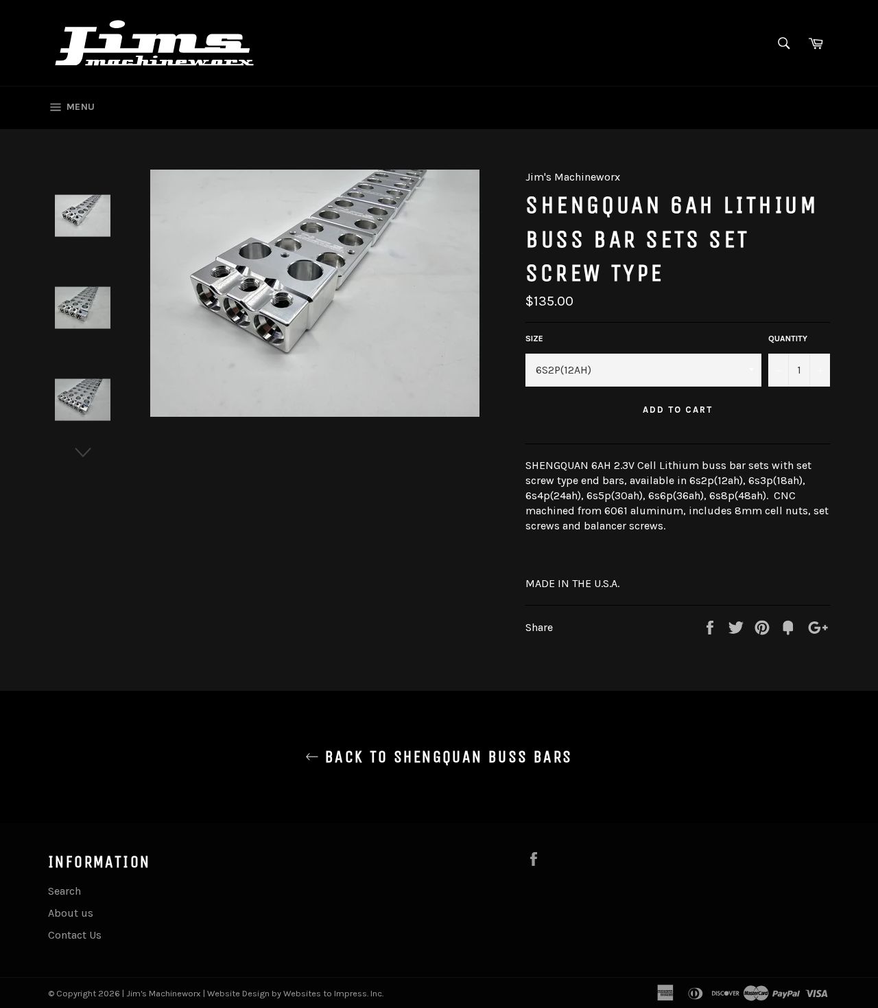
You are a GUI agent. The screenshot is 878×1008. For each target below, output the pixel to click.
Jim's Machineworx (163, 993)
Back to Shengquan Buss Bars (445, 756)
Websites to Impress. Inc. (333, 993)
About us (70, 912)
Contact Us (75, 934)
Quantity (787, 338)
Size (534, 338)
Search (64, 890)
